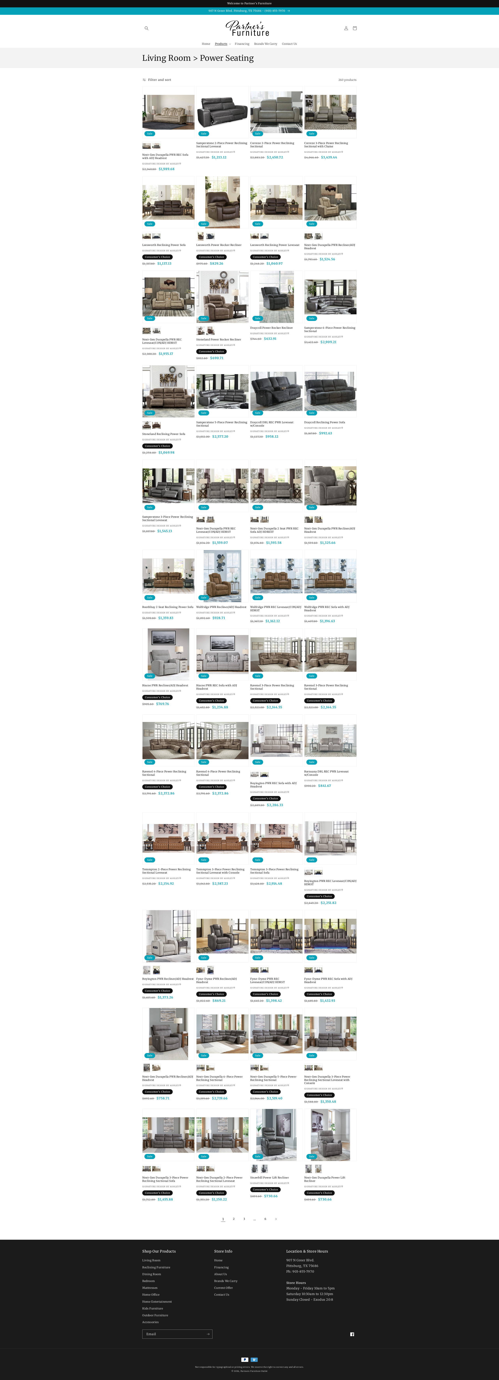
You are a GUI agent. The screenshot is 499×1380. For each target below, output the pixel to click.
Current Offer (223, 1288)
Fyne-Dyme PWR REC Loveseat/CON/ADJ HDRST (267, 980)
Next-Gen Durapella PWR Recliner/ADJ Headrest (329, 247)
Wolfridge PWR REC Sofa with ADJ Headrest (327, 609)
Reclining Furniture (156, 1267)
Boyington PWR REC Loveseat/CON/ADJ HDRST (330, 883)
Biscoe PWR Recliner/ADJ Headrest (165, 685)
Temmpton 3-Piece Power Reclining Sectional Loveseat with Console (220, 871)
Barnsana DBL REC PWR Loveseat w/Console (326, 773)
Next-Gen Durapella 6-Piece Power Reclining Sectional (219, 1078)
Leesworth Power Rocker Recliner (219, 245)
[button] (146, 28)
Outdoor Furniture (155, 1315)
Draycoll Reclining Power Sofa (324, 422)
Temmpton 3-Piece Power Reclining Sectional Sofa (274, 871)
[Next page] (276, 1219)
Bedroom (148, 1281)
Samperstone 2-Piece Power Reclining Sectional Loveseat (221, 145)
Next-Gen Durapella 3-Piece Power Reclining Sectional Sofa (165, 1179)
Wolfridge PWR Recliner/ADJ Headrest (221, 607)
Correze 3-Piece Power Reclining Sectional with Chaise (326, 145)
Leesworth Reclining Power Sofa (164, 245)
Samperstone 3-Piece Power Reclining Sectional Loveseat (167, 518)
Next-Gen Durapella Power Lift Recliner (324, 1179)
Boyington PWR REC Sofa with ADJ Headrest (273, 785)
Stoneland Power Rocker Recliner (218, 339)
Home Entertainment (157, 1301)
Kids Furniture (152, 1308)
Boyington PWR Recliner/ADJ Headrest (168, 979)
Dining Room (151, 1274)
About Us (220, 1274)
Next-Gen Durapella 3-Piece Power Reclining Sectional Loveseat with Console (327, 1080)
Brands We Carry (225, 1281)
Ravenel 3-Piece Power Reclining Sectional (272, 687)
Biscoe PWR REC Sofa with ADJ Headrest (216, 687)
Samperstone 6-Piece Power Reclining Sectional (330, 329)
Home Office (151, 1294)
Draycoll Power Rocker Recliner (271, 328)
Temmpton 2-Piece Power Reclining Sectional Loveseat (166, 871)
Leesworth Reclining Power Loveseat (274, 245)
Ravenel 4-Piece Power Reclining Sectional (164, 773)
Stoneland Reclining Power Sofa (163, 434)
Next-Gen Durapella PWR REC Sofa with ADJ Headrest (165, 156)
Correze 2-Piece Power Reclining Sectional (272, 145)
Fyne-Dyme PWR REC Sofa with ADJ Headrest (328, 980)
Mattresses (150, 1288)
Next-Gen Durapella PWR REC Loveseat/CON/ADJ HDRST (162, 341)
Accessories (150, 1322)
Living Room (151, 1260)
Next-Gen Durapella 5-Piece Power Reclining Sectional (273, 1078)
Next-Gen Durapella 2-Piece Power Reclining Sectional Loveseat (219, 1179)
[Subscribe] (208, 1334)
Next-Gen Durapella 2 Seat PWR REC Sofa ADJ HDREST (274, 530)
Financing (221, 1267)
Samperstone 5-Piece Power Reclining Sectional (221, 424)
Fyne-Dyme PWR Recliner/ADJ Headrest (216, 980)
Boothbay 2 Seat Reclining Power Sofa (168, 607)
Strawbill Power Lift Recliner (269, 1177)
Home (218, 1260)
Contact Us (221, 1294)
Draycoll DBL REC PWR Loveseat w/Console (271, 424)
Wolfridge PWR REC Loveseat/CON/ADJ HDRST (275, 609)
